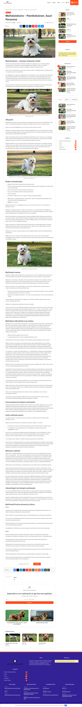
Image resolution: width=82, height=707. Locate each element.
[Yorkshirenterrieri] (46, 638)
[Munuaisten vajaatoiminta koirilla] (62, 36)
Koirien (11, 9)
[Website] (14, 579)
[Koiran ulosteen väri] (62, 68)
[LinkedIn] (27, 26)
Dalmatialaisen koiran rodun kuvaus (12, 643)
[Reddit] (30, 570)
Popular (60, 99)
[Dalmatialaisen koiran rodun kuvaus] (13, 638)
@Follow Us (66, 657)
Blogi (59, 2)
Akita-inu (24, 643)
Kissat (48, 2)
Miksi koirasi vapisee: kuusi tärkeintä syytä (71, 77)
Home (7, 9)
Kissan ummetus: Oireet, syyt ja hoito (71, 13)
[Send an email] (14, 22)
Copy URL (37, 564)
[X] (24, 26)
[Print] (48, 570)
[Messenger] (42, 26)
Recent (66, 99)
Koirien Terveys (62, 149)
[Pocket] (36, 26)
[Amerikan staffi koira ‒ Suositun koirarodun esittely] (62, 90)
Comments (74, 99)
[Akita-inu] (29, 638)
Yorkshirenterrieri (42, 643)
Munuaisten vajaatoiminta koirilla (71, 35)
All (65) (67, 41)
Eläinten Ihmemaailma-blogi (65, 140)
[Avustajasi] (8, 2)
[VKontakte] (33, 570)
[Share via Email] (45, 570)
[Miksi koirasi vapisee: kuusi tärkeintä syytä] (62, 79)
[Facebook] (21, 26)
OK (65, 705)
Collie (68, 18)
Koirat (53, 2)
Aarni (13, 22)
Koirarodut (15, 9)
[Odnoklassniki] (36, 570)
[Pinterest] (33, 26)
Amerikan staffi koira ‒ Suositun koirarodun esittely (71, 90)
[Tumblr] (30, 26)
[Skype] (39, 26)
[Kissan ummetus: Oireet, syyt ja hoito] (62, 14)
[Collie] (62, 20)
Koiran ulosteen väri (71, 66)
